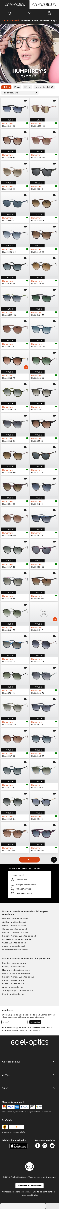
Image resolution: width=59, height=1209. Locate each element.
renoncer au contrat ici (29, 1185)
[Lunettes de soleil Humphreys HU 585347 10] (15, 549)
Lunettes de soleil (9, 20)
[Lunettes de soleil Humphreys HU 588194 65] (15, 486)
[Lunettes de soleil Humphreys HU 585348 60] (15, 517)
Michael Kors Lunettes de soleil (17, 939)
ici (17, 1028)
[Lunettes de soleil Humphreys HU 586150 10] (15, 675)
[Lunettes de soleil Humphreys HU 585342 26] (44, 202)
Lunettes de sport (49, 20)
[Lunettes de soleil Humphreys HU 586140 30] (44, 297)
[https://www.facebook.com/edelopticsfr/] (37, 1146)
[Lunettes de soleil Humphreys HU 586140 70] (15, 202)
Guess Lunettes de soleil (14, 943)
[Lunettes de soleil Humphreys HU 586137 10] (44, 171)
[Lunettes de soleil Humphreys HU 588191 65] (44, 423)
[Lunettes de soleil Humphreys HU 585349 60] (44, 234)
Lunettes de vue (29, 20)
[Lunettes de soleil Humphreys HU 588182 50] (44, 549)
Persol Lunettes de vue (13, 980)
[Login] (29, 13)
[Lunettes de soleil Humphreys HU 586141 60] (44, 580)
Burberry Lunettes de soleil (15, 949)
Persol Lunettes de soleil (14, 925)
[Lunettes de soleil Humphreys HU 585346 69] (15, 580)
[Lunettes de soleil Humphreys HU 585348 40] (15, 391)
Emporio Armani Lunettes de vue (18, 977)
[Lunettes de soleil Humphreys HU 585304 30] (15, 234)
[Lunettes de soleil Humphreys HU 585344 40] (15, 706)
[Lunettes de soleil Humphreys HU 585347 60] (15, 738)
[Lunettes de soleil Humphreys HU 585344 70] (44, 328)
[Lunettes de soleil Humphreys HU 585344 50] (44, 139)
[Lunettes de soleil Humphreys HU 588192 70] (44, 517)
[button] (15, 4)
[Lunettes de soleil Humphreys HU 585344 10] (44, 391)
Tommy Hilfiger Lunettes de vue (17, 990)
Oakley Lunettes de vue (13, 966)
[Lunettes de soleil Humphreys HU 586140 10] (15, 108)
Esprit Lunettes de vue (13, 994)
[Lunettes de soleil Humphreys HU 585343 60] (15, 454)
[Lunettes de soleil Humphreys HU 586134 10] (44, 801)
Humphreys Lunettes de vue (16, 970)
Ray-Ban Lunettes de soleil (15, 918)
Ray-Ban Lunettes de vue (14, 963)
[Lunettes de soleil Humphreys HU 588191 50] (44, 832)
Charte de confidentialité (45, 1192)
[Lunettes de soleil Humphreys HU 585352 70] (15, 643)
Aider (5, 1088)
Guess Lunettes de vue (13, 984)
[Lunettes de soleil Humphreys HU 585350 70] (44, 675)
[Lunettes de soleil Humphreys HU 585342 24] (15, 801)
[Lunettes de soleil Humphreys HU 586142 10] (44, 486)
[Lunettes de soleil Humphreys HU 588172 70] (15, 769)
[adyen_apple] (32, 1107)
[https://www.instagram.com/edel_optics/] (44, 1146)
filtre (8, 87)
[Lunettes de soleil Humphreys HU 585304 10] (15, 360)
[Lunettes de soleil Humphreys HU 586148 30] (15, 612)
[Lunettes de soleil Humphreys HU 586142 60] (15, 328)
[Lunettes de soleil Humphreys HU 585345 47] (44, 769)
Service (6, 1075)
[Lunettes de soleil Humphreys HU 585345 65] (15, 139)
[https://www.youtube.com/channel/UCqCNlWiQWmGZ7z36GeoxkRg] (52, 1146)
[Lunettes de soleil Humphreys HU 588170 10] (15, 265)
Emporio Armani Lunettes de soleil (19, 936)
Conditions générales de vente (17, 1192)
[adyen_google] (39, 1107)
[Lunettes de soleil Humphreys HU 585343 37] (44, 738)
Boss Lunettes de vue (12, 987)
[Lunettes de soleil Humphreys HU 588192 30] (44, 706)
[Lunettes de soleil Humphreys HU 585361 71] (44, 612)
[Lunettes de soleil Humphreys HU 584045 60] (44, 108)
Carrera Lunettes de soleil (14, 929)
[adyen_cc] (4, 1107)
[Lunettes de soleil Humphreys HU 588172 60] (44, 454)
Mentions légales (30, 1195)
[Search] (9, 13)
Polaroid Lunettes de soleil (15, 932)
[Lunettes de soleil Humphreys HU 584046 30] (15, 297)
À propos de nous (11, 1061)
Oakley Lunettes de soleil (14, 922)
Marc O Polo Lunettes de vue (16, 973)
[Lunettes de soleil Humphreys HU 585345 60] (15, 171)
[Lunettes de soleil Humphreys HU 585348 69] (44, 265)
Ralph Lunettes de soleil (13, 946)
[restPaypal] (24, 1107)
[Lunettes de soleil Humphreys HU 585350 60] (44, 360)
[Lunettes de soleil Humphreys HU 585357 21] (44, 643)
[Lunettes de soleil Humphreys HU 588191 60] (15, 832)
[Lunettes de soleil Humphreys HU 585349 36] (15, 423)
